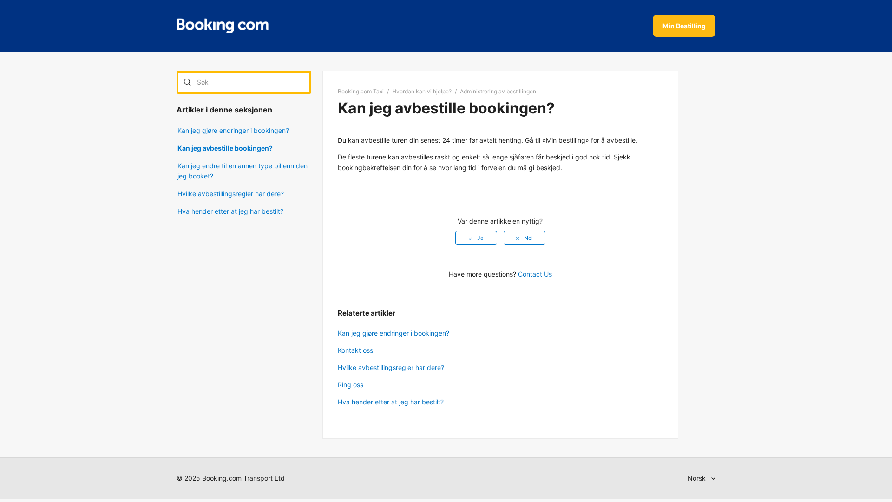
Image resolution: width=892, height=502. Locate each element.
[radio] (476, 238)
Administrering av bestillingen (498, 91)
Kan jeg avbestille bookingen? (225, 148)
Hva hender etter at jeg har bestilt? (230, 211)
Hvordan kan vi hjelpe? (422, 91)
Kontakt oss (355, 350)
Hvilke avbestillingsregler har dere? (230, 194)
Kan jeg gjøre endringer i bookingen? (233, 130)
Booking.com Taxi (361, 91)
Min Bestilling (684, 26)
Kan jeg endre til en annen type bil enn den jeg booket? (242, 171)
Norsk (698, 478)
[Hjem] (223, 26)
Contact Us (535, 274)
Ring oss (350, 385)
